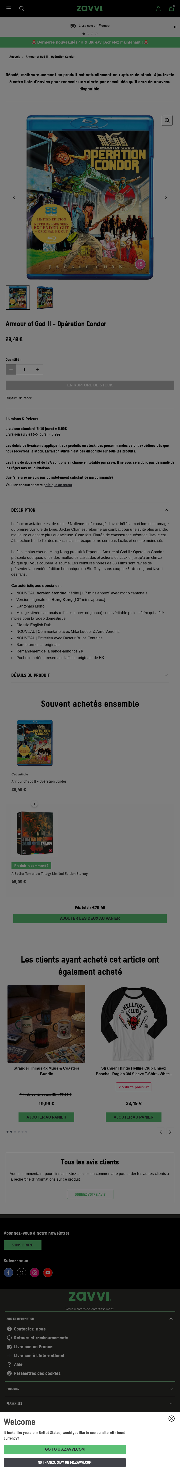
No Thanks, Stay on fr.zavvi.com (65, 1462)
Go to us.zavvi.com (65, 1449)
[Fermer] (171, 1418)
